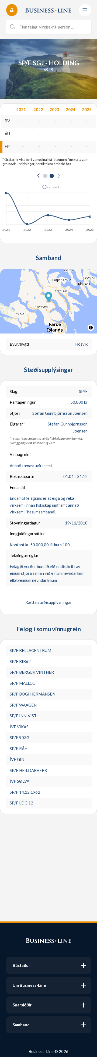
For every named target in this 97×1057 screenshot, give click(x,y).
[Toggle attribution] (91, 327)
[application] (48, 206)
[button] (50, 187)
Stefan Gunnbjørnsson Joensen (60, 413)
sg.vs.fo (50, 443)
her (68, 164)
